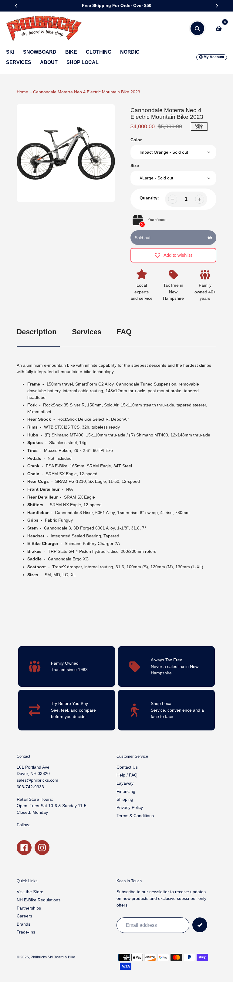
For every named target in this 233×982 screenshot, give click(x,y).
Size (134, 165)
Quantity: (149, 197)
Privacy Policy (129, 807)
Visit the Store (30, 891)
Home (22, 91)
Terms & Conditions (135, 815)
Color (136, 139)
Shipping (124, 799)
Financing (125, 791)
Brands (23, 924)
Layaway (124, 783)
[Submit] (199, 924)
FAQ (124, 332)
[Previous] (16, 6)
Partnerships (29, 908)
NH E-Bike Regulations (38, 899)
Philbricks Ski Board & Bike (53, 957)
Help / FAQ (126, 775)
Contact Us (127, 767)
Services (86, 332)
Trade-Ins (26, 932)
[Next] (217, 6)
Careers (24, 916)
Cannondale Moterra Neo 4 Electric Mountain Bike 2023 (86, 91)
